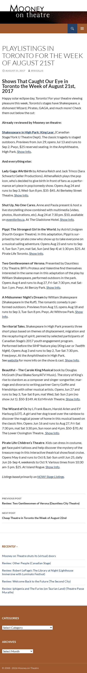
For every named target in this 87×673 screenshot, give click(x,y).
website (12, 360)
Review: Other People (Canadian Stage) (26, 563)
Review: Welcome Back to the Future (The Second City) (36, 581)
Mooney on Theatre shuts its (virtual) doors (29, 556)
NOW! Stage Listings (50, 477)
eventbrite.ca (15, 219)
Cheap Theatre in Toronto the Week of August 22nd (34, 515)
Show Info (24, 151)
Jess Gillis (37, 70)
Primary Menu (82, 28)
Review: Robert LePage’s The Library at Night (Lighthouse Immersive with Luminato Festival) (37, 572)
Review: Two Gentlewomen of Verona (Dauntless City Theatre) (41, 501)
